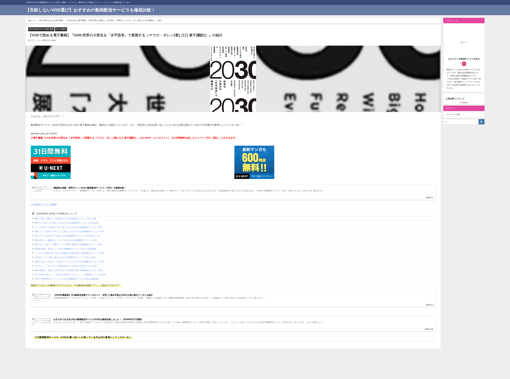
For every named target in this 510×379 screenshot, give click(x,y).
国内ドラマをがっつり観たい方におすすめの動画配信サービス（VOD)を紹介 (67, 223)
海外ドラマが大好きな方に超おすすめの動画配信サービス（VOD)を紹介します (68, 236)
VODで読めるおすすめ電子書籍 (41, 29)
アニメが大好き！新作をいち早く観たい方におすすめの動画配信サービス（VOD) (68, 227)
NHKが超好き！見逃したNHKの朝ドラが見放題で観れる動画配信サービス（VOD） (69, 270)
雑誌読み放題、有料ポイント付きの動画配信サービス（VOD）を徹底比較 (65, 249)
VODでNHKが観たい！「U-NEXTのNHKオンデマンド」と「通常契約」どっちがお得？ (71, 275)
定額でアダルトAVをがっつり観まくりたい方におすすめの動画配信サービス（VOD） (70, 262)
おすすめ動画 (61, 29)
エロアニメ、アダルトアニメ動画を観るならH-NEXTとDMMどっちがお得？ (66, 266)
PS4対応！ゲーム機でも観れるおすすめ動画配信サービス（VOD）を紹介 (65, 257)
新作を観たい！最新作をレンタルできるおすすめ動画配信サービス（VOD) (66, 240)
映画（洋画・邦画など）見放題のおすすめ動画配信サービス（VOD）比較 (65, 218)
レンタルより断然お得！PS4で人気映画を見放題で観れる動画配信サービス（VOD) (69, 253)
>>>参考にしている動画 (44, 204)
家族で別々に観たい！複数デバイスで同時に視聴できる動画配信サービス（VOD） (69, 244)
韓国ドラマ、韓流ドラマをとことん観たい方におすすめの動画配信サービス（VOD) (69, 231)
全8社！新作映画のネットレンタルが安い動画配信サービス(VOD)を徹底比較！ (67, 279)
